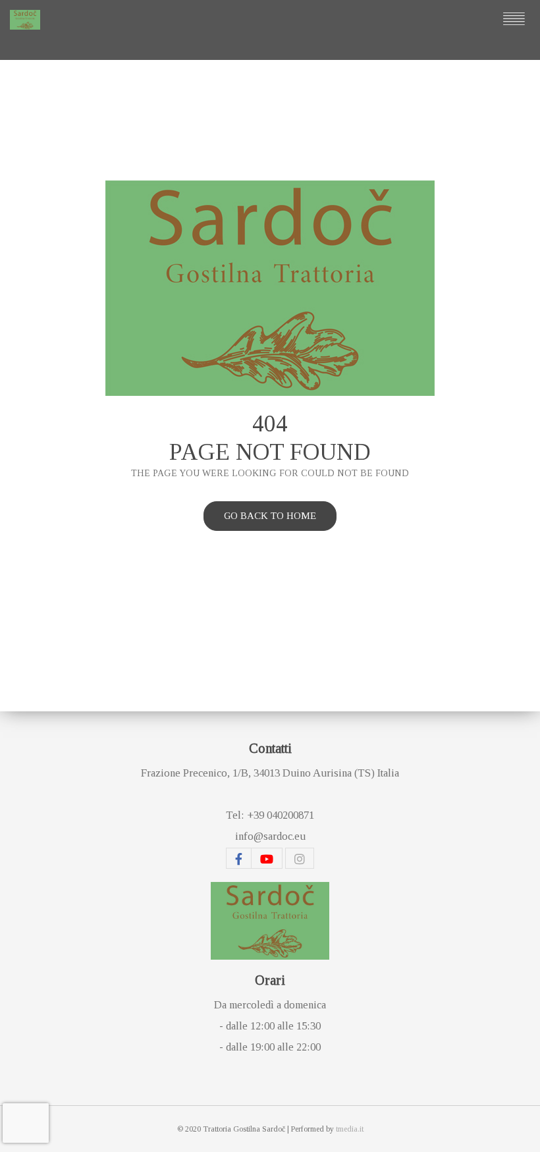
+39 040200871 (280, 815)
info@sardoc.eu (270, 836)
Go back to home (270, 515)
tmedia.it (350, 1129)
